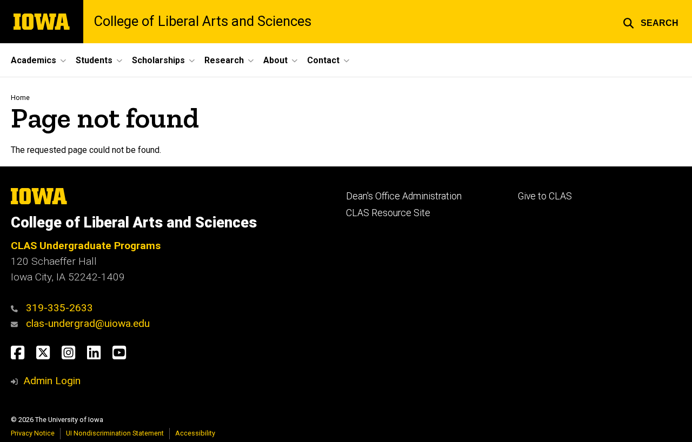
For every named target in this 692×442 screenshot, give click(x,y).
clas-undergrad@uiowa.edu (88, 323)
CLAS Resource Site (388, 212)
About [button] (275, 60)
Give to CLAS (545, 196)
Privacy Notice (33, 433)
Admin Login (52, 380)
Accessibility (195, 433)
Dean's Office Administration (404, 196)
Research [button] (224, 60)
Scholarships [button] (158, 60)
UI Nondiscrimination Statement (115, 433)
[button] (650, 21)
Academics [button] (33, 60)
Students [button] (94, 60)
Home (20, 97)
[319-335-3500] (17, 308)
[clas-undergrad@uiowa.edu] (17, 323)
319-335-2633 (59, 308)
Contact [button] (323, 60)
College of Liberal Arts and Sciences (202, 22)
